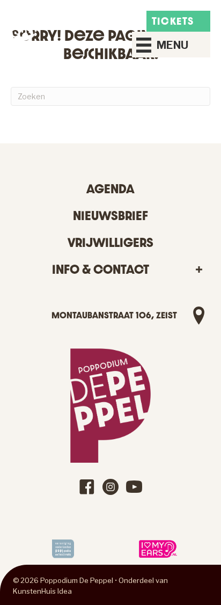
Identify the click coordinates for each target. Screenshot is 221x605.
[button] (199, 270)
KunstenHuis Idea (42, 591)
